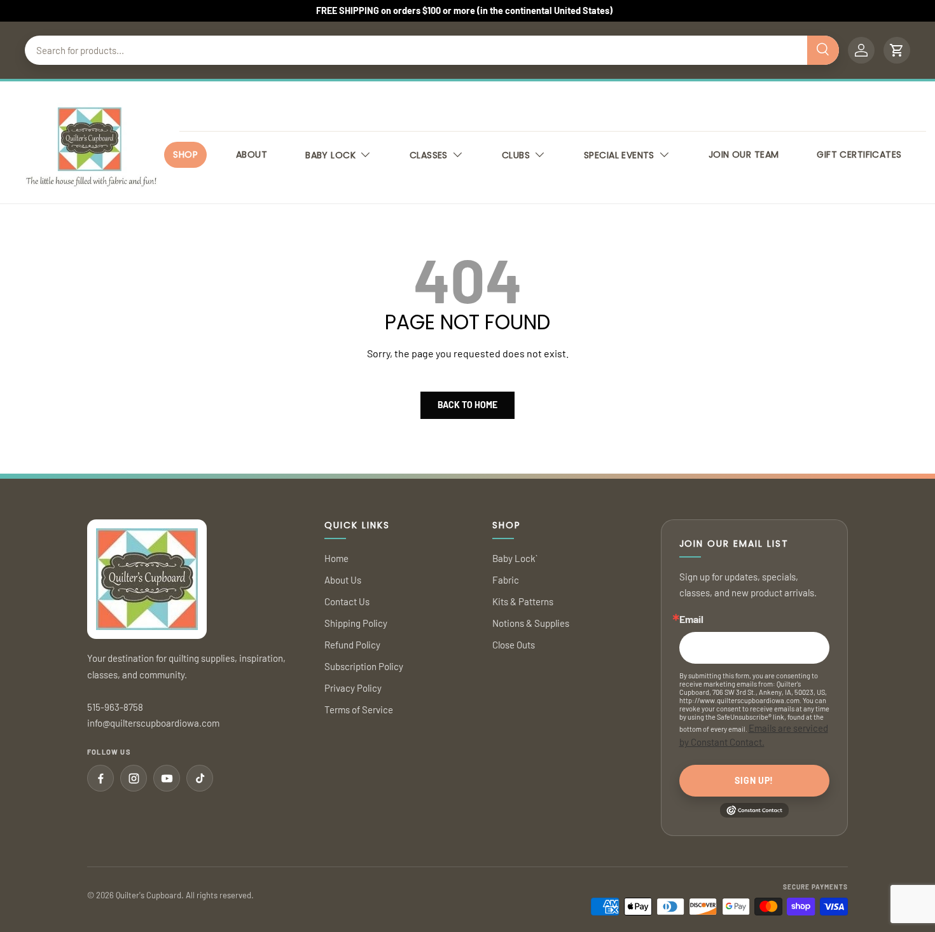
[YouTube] (166, 778)
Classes (429, 155)
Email (691, 619)
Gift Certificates (859, 154)
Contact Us (347, 601)
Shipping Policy (355, 623)
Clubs (516, 155)
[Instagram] (133, 778)
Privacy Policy (353, 688)
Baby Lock (330, 155)
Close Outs (513, 644)
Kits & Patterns (522, 601)
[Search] (823, 50)
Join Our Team (744, 154)
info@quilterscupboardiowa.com (153, 723)
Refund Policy (352, 644)
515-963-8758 (115, 707)
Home (336, 558)
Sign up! (754, 780)
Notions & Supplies (530, 623)
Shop (185, 154)
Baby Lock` (514, 558)
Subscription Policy (363, 666)
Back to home (467, 404)
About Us (342, 580)
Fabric (505, 580)
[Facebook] (100, 778)
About (251, 154)
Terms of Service (358, 709)
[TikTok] (199, 778)
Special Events (619, 155)
